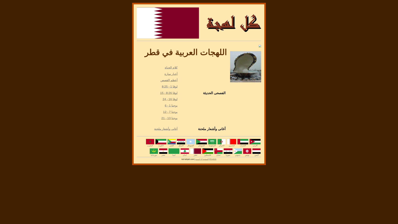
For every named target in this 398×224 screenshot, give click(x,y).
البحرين (232, 146)
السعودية (212, 146)
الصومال (190, 146)
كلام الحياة (171, 67)
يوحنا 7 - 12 (170, 112)
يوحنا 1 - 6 (171, 105)
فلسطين (207, 155)
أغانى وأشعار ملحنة (166, 129)
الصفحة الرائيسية (202, 159)
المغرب (150, 146)
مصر (163, 155)
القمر (172, 146)
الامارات (243, 146)
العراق (181, 146)
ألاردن (255, 146)
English (213, 159)
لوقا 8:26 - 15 (169, 93)
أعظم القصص (169, 80)
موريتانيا (154, 155)
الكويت (161, 146)
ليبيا (174, 155)
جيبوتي (237, 155)
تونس (247, 155)
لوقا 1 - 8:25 (170, 86)
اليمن (257, 155)
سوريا (228, 155)
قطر (195, 155)
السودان (201, 146)
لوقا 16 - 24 (170, 99)
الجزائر (221, 146)
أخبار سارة (171, 74)
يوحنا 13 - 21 (169, 118)
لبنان (185, 155)
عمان (218, 155)
